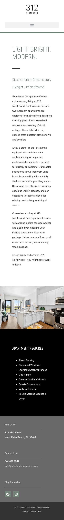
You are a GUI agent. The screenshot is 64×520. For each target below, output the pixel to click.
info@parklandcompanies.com (21, 466)
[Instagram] (16, 494)
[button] (32, 25)
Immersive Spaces (34, 511)
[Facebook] (8, 494)
